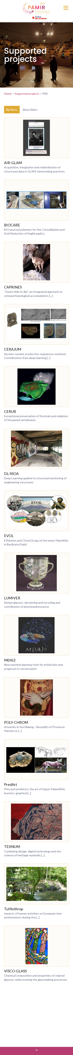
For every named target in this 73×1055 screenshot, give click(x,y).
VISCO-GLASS (15, 971)
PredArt (10, 784)
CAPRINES (13, 287)
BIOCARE (12, 225)
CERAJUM (12, 349)
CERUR (10, 411)
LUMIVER (12, 598)
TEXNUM (12, 846)
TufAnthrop (13, 909)
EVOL (9, 535)
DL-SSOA (11, 473)
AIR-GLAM (13, 162)
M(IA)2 (9, 660)
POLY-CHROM (16, 722)
